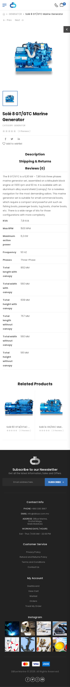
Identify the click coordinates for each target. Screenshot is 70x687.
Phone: (27, 508)
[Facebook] (5, 139)
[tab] (35, 154)
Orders (33, 601)
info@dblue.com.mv (38, 513)
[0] (60, 4)
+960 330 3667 (39, 508)
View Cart (33, 591)
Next (18, 20)
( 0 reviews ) (24, 131)
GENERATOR (15, 14)
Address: (28, 518)
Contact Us (33, 567)
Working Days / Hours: (35, 528)
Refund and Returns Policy (33, 557)
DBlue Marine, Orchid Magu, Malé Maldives (38, 521)
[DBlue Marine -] (22, 5)
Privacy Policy (33, 552)
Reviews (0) (35, 168)
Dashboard (33, 586)
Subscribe (54, 482)
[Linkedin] (19, 139)
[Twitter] (12, 139)
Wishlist (33, 596)
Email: (24, 513)
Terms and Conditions (33, 562)
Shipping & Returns (35, 161)
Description (35, 154)
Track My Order (33, 606)
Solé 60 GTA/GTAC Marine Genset (25, 427)
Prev (8, 20)
